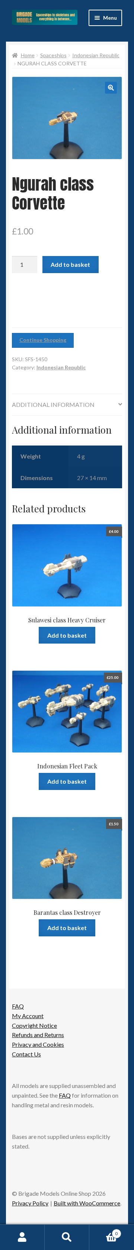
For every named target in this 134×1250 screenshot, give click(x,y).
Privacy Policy (30, 1203)
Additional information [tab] (53, 404)
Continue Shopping (42, 340)
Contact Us (26, 1054)
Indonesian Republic (95, 55)
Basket (103, 1231)
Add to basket (70, 264)
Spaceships (53, 55)
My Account (28, 1015)
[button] (111, 88)
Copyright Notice (34, 1025)
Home (28, 55)
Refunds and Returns (38, 1034)
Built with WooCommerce (87, 1203)
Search (67, 1237)
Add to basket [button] (67, 635)
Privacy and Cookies (38, 1044)
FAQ (18, 1006)
